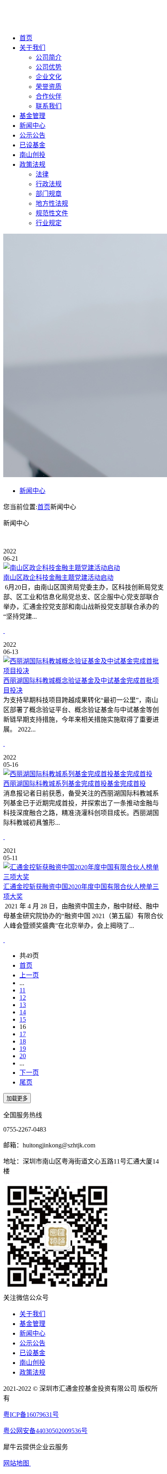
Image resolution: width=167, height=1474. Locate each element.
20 (22, 1055)
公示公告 (32, 135)
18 (22, 1041)
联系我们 (49, 106)
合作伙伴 (49, 96)
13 (22, 1004)
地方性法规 (52, 203)
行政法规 (49, 184)
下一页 (29, 1072)
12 (22, 997)
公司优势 (49, 67)
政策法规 (32, 164)
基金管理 (32, 115)
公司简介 (49, 57)
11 (22, 990)
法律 (42, 174)
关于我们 (32, 47)
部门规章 (49, 193)
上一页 (29, 975)
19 (22, 1048)
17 (22, 1034)
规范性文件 (52, 213)
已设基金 (32, 145)
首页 (25, 37)
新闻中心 (32, 125)
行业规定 (49, 222)
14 (22, 1012)
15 (22, 1019)
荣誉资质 (49, 86)
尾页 (25, 1082)
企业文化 (49, 76)
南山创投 (32, 154)
